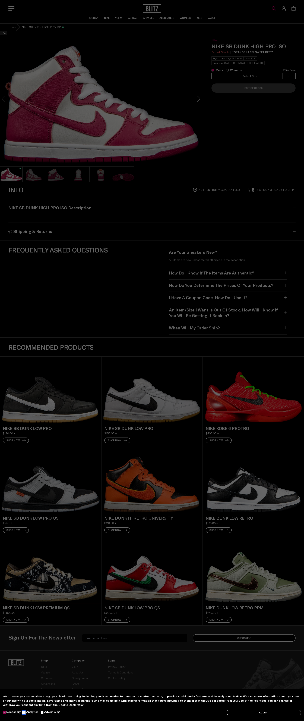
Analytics (32, 711)
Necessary (13, 711)
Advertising (52, 711)
